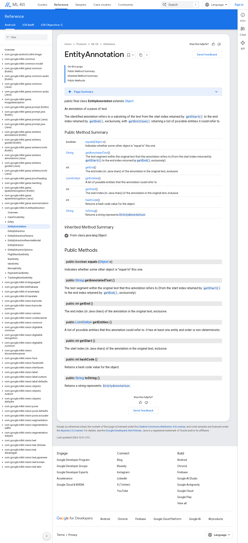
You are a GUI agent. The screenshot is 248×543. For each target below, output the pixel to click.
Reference (61, 4)
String (69, 152)
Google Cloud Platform (167, 519)
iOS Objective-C (52, 25)
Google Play (184, 497)
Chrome (182, 466)
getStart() (194, 116)
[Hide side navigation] (47, 536)
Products (81, 44)
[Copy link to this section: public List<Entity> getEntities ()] (116, 322)
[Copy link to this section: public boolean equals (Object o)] (116, 261)
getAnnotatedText (96, 152)
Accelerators (64, 478)
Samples (80, 4)
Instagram (123, 472)
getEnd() (96, 121)
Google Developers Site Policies (123, 430)
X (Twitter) (123, 484)
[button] (25, 54)
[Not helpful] (219, 44)
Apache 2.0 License (72, 430)
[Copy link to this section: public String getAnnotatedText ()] (118, 280)
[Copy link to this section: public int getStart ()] (99, 341)
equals (89, 141)
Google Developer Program (73, 459)
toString (90, 210)
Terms (61, 534)
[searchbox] (26, 37)
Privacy (72, 534)
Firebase (182, 472)
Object (129, 101)
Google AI (195, 519)
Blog (119, 459)
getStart (90, 189)
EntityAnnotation (132, 214)
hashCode (91, 200)
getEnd (89, 167)
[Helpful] (213, 44)
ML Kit (18, 4)
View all (182, 503)
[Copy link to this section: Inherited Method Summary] (117, 227)
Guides (42, 4)
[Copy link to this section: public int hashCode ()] (101, 359)
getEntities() (139, 121)
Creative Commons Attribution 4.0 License (162, 426)
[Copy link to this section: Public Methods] (101, 250)
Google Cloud (185, 490)
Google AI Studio (187, 478)
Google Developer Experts (72, 472)
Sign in (239, 4)
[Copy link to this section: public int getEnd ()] (97, 303)
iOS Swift (28, 25)
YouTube (122, 490)
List (68, 178)
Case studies (102, 4)
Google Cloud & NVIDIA (70, 484)
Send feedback (207, 54)
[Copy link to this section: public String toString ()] (104, 378)
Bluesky (122, 466)
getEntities (92, 178)
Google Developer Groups (72, 466)
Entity (75, 178)
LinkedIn (122, 478)
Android (10, 25)
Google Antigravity (188, 484)
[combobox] (180, 4)
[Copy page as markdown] (140, 55)
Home (68, 44)
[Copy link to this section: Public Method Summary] (112, 132)
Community (125, 4)
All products (215, 519)
